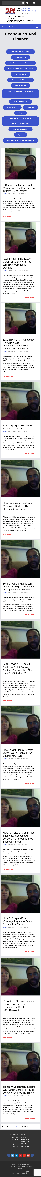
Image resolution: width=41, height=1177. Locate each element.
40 (36, 1126)
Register (25, 1146)
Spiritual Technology (20, 129)
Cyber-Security (20, 74)
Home (23, 1135)
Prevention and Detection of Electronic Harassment (20, 121)
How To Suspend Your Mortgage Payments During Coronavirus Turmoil (18, 921)
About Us (14, 1137)
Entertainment (20, 85)
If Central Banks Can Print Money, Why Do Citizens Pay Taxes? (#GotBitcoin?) (19, 188)
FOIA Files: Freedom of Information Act (20, 94)
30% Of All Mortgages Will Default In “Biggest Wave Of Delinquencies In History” (18, 586)
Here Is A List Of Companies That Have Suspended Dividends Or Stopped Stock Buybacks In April (18, 837)
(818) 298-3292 (26, 9)
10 (5, 1126)
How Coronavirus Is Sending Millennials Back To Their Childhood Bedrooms (18, 506)
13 (13, 1126)
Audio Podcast (20, 57)
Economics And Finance (20, 80)
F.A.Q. (12, 1144)
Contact (14, 1148)
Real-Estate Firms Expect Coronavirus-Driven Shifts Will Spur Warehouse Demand (17, 263)
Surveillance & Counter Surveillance (20, 140)
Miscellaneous (12, 107)
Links (12, 1141)
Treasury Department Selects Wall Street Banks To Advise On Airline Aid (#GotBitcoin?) (19, 1089)
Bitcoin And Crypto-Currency (20, 63)
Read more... (8, 216)
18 (28, 1126)
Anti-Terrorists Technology (20, 51)
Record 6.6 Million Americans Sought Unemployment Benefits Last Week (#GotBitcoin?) (19, 1005)
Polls (20, 113)
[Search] (23, 3)
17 (25, 1126)
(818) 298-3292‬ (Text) (28, 11)
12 (10, 1126)
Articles (14, 1146)
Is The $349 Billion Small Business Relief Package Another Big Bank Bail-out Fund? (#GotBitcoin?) (17, 668)
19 (30, 1126)
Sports (20, 135)
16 (22, 1126)
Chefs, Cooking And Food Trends (20, 68)
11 (8, 1126)
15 (19, 1126)
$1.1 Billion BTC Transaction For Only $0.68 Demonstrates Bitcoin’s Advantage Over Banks (18, 344)
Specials (14, 1135)
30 (33, 1126)
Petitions (30, 107)
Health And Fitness (20, 101)
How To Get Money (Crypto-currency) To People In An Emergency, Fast (18, 753)
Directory (15, 1139)
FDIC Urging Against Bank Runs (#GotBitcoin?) (17, 427)
